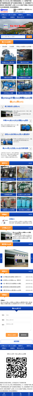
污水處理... (12, 46)
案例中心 (29, 14)
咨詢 (29, 395)
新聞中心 (20, 14)
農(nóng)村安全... (27, 46)
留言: (3, 324)
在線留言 (12, 17)
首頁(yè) (4, 395)
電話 (21, 395)
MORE (30, 163)
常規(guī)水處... (20, 46)
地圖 (12, 395)
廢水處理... (5, 46)
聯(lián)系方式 (20, 17)
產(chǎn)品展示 (12, 14)
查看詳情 (16, 241)
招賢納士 (4, 17)
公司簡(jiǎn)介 (4, 14)
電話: (3, 320)
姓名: (3, 315)
